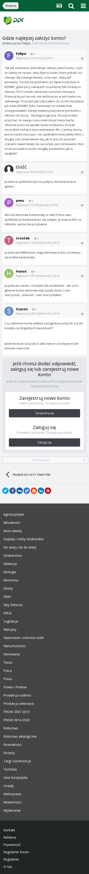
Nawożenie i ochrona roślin (23, 638)
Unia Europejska (15, 778)
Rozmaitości (12, 745)
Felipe (26, 43)
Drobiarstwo (12, 556)
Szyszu (22, 309)
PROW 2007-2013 (16, 712)
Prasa (7, 679)
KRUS (7, 613)
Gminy (8, 588)
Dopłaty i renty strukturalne (23, 539)
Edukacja (10, 564)
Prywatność (12, 844)
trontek (23, 238)
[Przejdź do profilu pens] (8, 202)
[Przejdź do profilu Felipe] (8, 55)
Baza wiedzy (12, 531)
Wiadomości (12, 802)
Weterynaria (12, 794)
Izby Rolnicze (13, 605)
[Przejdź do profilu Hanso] (8, 273)
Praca (7, 671)
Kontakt (9, 830)
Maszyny (9, 630)
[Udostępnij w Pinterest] (48, 490)
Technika (10, 769)
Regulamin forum (16, 852)
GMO (7, 597)
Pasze (7, 662)
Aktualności (11, 523)
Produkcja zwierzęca (18, 704)
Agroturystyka (13, 514)
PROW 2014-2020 (16, 720)
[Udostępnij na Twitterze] (5, 490)
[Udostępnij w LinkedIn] (41, 490)
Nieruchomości (14, 646)
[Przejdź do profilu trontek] (8, 240)
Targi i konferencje (17, 761)
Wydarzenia (12, 810)
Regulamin (11, 859)
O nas (7, 866)
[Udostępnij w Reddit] (34, 490)
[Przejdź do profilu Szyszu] (8, 311)
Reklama (9, 837)
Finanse (63, 43)
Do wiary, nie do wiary (19, 547)
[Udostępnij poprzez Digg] (19, 490)
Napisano (34, 58)
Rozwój (9, 753)
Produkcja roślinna (17, 695)
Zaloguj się (44, 442)
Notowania (11, 654)
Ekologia (9, 572)
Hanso (21, 271)
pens (20, 200)
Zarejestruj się (44, 413)
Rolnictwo (10, 728)
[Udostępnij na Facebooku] (12, 490)
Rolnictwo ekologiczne (20, 736)
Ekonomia (10, 580)
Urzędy (8, 786)
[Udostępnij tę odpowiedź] (82, 58)
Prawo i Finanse (15, 687)
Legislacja (10, 621)
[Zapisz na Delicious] (27, 490)
